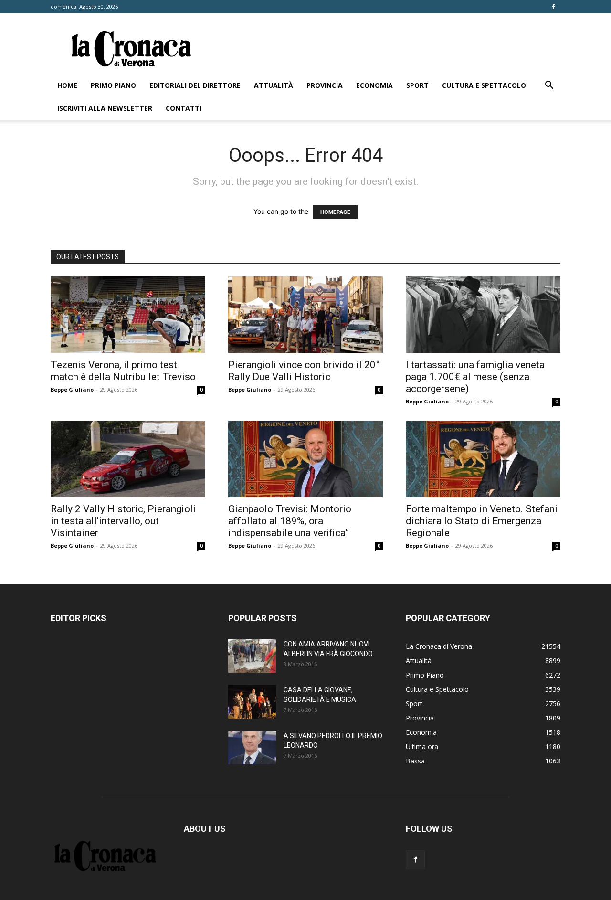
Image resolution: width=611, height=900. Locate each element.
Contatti (183, 108)
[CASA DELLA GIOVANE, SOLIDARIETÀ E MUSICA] (252, 702)
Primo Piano (113, 85)
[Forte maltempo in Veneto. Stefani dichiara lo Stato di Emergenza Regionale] (483, 459)
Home (67, 85)
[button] (548, 86)
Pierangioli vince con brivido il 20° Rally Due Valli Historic (303, 370)
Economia (374, 85)
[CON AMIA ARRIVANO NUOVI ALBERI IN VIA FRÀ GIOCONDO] (252, 656)
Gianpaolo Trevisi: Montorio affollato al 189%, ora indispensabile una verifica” (289, 521)
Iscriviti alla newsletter (104, 108)
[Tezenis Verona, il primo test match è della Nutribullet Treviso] (128, 314)
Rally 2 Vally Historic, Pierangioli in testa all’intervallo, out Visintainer (123, 521)
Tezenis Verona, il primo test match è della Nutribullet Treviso (123, 370)
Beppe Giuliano (72, 389)
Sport (417, 85)
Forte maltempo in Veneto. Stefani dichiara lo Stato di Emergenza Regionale (482, 521)
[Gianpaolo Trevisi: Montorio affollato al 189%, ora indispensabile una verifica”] (305, 459)
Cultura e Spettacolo (484, 85)
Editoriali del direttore (195, 85)
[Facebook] (553, 6)
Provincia (324, 85)
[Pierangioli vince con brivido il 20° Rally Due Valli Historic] (305, 314)
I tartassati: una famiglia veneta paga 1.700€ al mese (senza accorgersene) (475, 376)
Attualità (273, 85)
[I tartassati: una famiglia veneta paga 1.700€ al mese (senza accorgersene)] (483, 314)
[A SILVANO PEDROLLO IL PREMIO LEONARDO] (252, 747)
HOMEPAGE (335, 212)
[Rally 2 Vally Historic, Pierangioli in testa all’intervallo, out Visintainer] (128, 459)
